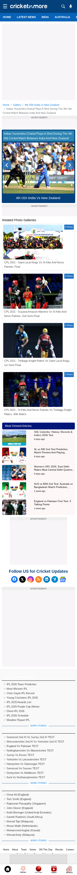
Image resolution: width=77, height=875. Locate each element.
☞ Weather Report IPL (17, 719)
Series (33, 849)
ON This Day (45, 849)
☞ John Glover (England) (18, 807)
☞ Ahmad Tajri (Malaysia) (18, 821)
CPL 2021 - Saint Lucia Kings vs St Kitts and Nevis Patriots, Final (34, 264)
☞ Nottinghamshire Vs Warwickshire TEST (29, 750)
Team (24, 849)
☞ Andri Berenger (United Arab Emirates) (27, 812)
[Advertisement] (38, 61)
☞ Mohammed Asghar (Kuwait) (22, 830)
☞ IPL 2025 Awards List (17, 702)
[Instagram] (30, 579)
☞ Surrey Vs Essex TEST (19, 754)
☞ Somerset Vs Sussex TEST (21, 768)
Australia (62, 17)
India (45, 17)
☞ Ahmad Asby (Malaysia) (19, 834)
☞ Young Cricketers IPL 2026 (21, 697)
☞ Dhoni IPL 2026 (14, 711)
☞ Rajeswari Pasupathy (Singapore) (25, 803)
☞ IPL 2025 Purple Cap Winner (22, 706)
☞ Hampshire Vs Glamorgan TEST (24, 763)
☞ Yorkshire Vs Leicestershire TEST (25, 759)
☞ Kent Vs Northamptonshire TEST (24, 777)
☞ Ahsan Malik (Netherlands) (21, 825)
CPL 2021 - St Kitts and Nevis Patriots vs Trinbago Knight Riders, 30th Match (37, 412)
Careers (70, 849)
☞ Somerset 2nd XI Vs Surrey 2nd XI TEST (29, 737)
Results (59, 849)
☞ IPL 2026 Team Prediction (20, 684)
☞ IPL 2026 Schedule (16, 715)
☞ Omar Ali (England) (16, 794)
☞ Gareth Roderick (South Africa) (23, 816)
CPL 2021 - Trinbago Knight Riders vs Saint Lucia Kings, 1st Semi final (37, 363)
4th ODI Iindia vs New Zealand (42, 104)
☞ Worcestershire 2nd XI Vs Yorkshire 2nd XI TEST (34, 741)
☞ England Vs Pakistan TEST (21, 746)
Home (7, 17)
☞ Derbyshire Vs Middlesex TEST (24, 772)
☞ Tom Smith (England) (17, 799)
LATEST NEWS (26, 17)
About (15, 849)
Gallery (17, 104)
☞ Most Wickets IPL (15, 688)
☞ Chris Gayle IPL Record (19, 693)
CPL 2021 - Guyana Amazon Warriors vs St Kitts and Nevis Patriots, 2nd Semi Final (35, 313)
